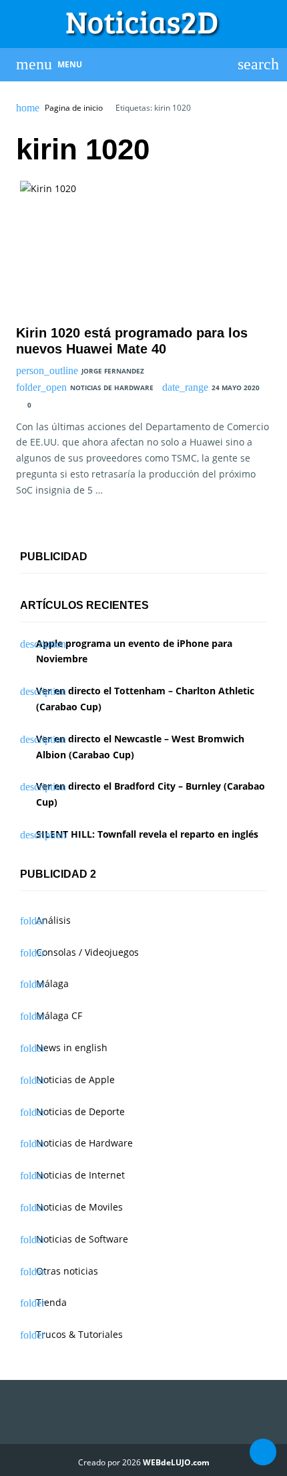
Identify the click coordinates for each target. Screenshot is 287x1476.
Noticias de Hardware (112, 387)
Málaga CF (59, 1015)
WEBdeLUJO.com (176, 1462)
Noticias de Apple (75, 1079)
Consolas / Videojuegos (87, 952)
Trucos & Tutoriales (79, 1334)
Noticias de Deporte (80, 1111)
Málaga (52, 983)
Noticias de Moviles (79, 1207)
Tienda (51, 1302)
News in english (71, 1047)
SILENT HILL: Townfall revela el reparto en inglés (147, 834)
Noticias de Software (82, 1239)
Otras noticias (67, 1271)
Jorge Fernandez (112, 371)
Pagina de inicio (74, 108)
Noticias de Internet (80, 1175)
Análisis (53, 920)
